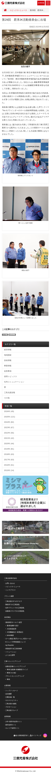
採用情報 (41, 3)
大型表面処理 (11, 629)
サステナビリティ (11, 700)
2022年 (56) (9, 433)
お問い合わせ (10, 583)
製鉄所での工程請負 (12, 604)
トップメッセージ (11, 691)
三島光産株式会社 (10, 578)
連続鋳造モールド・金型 (13, 622)
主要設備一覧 (10, 697)
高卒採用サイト (10, 725)
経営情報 (12, 334)
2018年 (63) (9, 454)
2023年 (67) (9, 427)
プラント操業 (9, 596)
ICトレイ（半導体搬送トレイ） (15, 642)
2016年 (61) (9, 465)
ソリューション (10, 652)
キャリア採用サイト (12, 728)
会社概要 (8, 694)
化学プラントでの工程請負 (14, 608)
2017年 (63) (9, 460)
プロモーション (10, 707)
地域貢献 (7, 355)
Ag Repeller (9, 645)
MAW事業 (10, 635)
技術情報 (7, 360)
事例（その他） (11, 673)
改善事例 (7, 371)
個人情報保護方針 (21, 735)
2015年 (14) (9, 470)
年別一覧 (8, 406)
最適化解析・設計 (13, 626)
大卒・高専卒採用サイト (13, 722)
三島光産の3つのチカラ (13, 601)
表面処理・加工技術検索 (13, 649)
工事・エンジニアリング (12, 661)
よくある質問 (10, 655)
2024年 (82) (9, 422)
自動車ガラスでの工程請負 (14, 611)
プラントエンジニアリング (14, 676)
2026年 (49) (9, 411)
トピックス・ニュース (18, 10)
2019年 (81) (9, 449)
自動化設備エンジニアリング (15, 666)
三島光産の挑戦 (10, 704)
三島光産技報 (9, 392)
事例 (8, 679)
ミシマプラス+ (10, 590)
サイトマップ (36, 735)
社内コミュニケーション (14, 382)
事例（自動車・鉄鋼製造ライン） (17, 669)
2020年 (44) (9, 443)
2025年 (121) (9, 417)
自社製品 (7, 617)
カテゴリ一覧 (10, 344)
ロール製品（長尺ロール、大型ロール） (18, 639)
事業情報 (7, 366)
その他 (5, 334)
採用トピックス (10, 376)
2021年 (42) (9, 438)
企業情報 (7, 685)
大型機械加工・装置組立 (15, 632)
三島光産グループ (11, 710)
